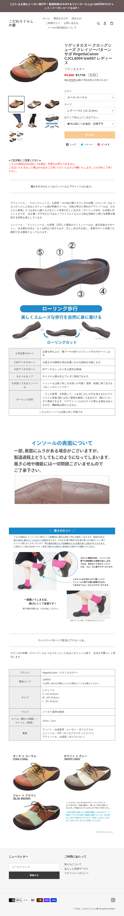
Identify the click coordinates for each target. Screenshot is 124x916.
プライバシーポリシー (76, 873)
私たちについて (72, 864)
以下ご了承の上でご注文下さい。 (82, 117)
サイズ (68, 104)
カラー (68, 91)
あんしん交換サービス (76, 868)
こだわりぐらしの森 (21, 23)
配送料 (72, 80)
